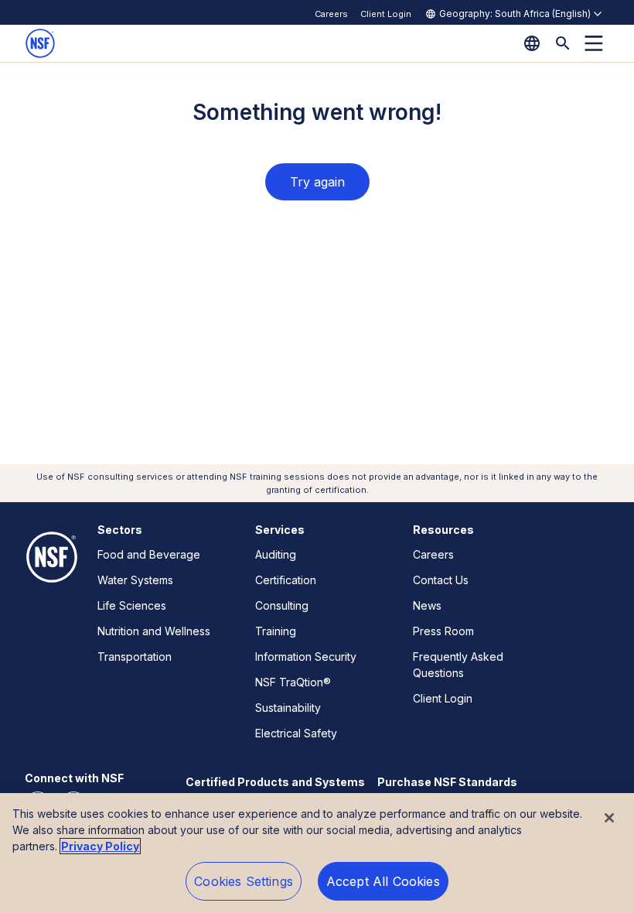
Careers (331, 14)
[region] (317, 853)
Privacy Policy (100, 846)
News (427, 605)
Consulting (281, 605)
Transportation (134, 656)
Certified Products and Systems (275, 781)
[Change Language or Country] (531, 43)
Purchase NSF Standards (447, 781)
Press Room (443, 631)
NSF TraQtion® (293, 682)
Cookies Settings (243, 881)
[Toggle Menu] (593, 43)
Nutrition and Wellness (153, 631)
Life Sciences (131, 605)
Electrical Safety (296, 733)
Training (275, 631)
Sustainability (288, 707)
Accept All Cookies (383, 881)
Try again (317, 182)
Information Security (305, 656)
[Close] (609, 818)
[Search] (562, 43)
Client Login (385, 14)
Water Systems (135, 579)
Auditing (275, 554)
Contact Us (441, 579)
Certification (285, 579)
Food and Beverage (148, 554)
